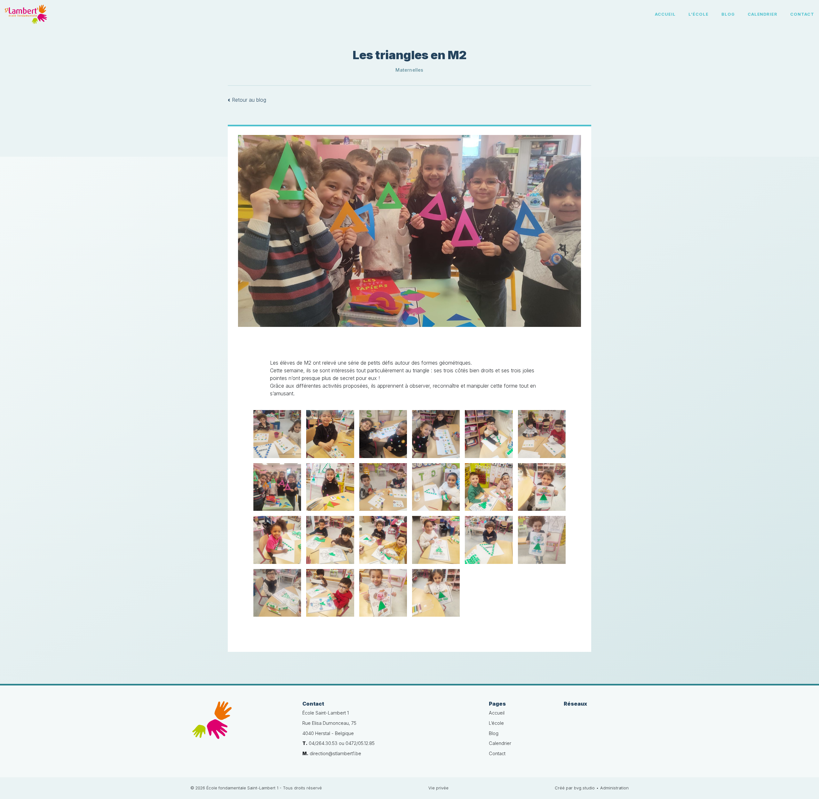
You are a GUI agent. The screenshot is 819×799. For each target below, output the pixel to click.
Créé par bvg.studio (575, 788)
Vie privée (438, 788)
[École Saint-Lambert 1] (242, 724)
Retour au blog (247, 100)
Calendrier (763, 14)
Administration (614, 788)
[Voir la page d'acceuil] (26, 14)
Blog (728, 14)
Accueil (665, 14)
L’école (698, 14)
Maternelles (409, 70)
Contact (802, 14)
